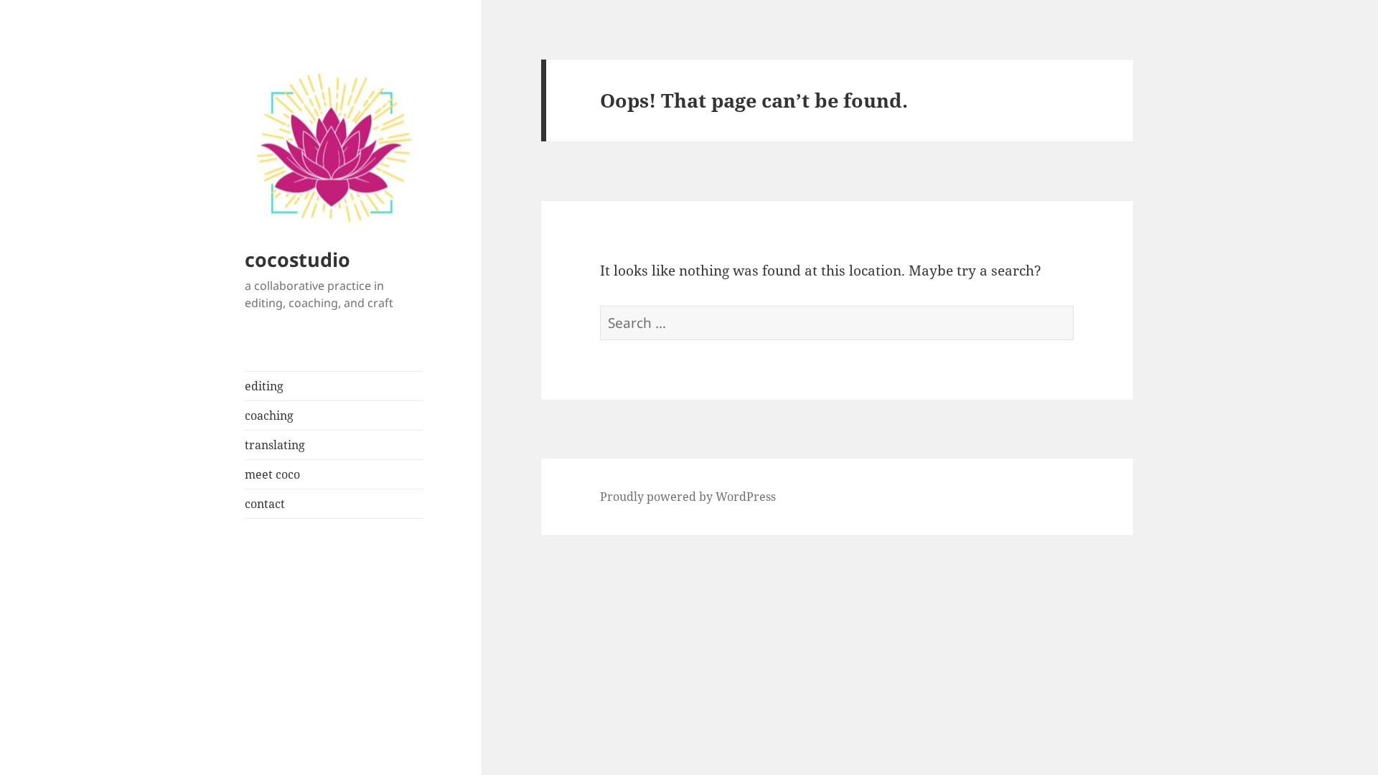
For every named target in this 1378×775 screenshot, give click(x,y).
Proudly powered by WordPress (688, 496)
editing (264, 386)
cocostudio (297, 259)
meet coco (272, 474)
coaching (269, 415)
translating (275, 445)
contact (265, 504)
